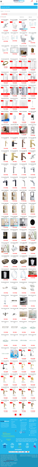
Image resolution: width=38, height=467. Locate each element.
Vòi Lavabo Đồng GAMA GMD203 (6, 177)
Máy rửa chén (2, 464)
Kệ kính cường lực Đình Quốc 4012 (6, 347)
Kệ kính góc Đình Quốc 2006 (33, 321)
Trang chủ (1, 11)
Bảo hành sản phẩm (23, 425)
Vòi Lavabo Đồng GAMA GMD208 (24, 177)
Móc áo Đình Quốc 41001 (33, 295)
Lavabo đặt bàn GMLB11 (14, 242)
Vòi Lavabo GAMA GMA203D (14, 137)
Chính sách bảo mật (23, 428)
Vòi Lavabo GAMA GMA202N (24, 137)
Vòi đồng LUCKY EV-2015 (23, 400)
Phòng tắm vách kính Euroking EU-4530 (16, 85)
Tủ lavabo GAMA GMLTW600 (33, 203)
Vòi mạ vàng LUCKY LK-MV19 (15, 374)
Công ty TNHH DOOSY (7, 461)
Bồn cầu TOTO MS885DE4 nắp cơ (15, 19)
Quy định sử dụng (13, 425)
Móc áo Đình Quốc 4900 (14, 308)
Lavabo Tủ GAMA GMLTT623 (15, 190)
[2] (24, 414)
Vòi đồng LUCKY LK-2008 (5, 400)
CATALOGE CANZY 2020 (14, 124)
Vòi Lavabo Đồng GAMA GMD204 (15, 177)
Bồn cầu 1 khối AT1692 (5, 32)
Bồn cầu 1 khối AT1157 (23, 32)
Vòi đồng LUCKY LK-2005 (33, 400)
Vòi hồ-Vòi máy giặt (13, 463)
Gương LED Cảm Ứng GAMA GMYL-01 (25, 229)
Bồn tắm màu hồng (23, 124)
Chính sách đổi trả (23, 426)
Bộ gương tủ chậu (3, 463)
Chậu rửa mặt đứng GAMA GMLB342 (7, 269)
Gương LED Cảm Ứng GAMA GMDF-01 (7, 229)
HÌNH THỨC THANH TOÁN (23, 430)
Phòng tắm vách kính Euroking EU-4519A (8, 85)
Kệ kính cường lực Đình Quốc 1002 (25, 334)
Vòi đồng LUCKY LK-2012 (5, 387)
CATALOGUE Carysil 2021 (5, 124)
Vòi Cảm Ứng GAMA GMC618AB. (6, 19)
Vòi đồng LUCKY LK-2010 (23, 387)
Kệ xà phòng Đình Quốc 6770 (6, 282)
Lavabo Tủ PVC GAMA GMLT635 (24, 190)
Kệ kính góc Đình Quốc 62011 (24, 308)
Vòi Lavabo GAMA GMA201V (33, 137)
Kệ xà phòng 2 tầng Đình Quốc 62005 (7, 295)
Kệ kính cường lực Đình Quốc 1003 (16, 334)
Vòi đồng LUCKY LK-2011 (14, 387)
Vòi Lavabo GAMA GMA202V (5, 137)
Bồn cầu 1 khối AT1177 (14, 32)
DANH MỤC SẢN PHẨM (5, 7)
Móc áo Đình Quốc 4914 (5, 308)
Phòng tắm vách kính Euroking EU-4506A (8, 98)
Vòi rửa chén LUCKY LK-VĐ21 (24, 347)
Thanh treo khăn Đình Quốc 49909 (15, 295)
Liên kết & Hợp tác (14, 427)
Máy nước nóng (7, 464)
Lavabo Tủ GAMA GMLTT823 (6, 190)
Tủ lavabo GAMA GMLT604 (23, 203)
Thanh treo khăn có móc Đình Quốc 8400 (17, 321)
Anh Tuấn (8, 438)
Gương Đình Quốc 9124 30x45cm (15, 269)
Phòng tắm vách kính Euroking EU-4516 (25, 72)
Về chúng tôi (13, 421)
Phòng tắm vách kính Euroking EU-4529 (25, 85)
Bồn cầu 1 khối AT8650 (32, 32)
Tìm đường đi (13, 424)
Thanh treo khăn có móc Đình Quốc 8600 (8, 321)
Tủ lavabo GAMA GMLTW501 (6, 216)
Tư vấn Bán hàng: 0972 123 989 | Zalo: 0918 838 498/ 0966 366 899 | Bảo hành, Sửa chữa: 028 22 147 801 (33, 432)
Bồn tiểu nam (8, 463)
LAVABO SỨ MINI (23, 98)
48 (22, 414)
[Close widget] (15, 431)
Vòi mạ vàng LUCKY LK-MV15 (33, 374)
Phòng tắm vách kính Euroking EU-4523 (7, 72)
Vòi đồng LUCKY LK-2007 (14, 400)
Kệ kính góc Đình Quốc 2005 (5, 334)
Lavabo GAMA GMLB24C (32, 242)
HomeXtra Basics (2, 462)
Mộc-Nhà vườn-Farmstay (13, 462)
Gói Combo (7, 462)
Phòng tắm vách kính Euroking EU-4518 (16, 98)
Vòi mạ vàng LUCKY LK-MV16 (24, 374)
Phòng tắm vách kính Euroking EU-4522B (17, 72)
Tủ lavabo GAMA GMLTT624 (5, 203)
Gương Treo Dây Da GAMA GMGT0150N (7, 242)
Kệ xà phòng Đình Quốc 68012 (15, 282)
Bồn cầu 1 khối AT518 (32, 19)
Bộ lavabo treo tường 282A (33, 124)
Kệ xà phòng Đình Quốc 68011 (24, 282)
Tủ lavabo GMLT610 (23, 216)
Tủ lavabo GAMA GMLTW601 (15, 216)
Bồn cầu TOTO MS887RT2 (23, 19)
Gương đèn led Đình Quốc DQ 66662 (25, 295)
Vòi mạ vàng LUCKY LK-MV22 (6, 374)
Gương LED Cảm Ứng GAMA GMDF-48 (16, 229)
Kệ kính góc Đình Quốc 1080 (24, 321)
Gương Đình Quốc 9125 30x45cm (24, 269)
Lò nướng (11, 464)
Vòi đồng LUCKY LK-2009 (33, 387)
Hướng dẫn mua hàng (24, 422)
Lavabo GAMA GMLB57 (23, 242)
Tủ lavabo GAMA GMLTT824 (14, 203)
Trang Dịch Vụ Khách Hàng (10, 460)
